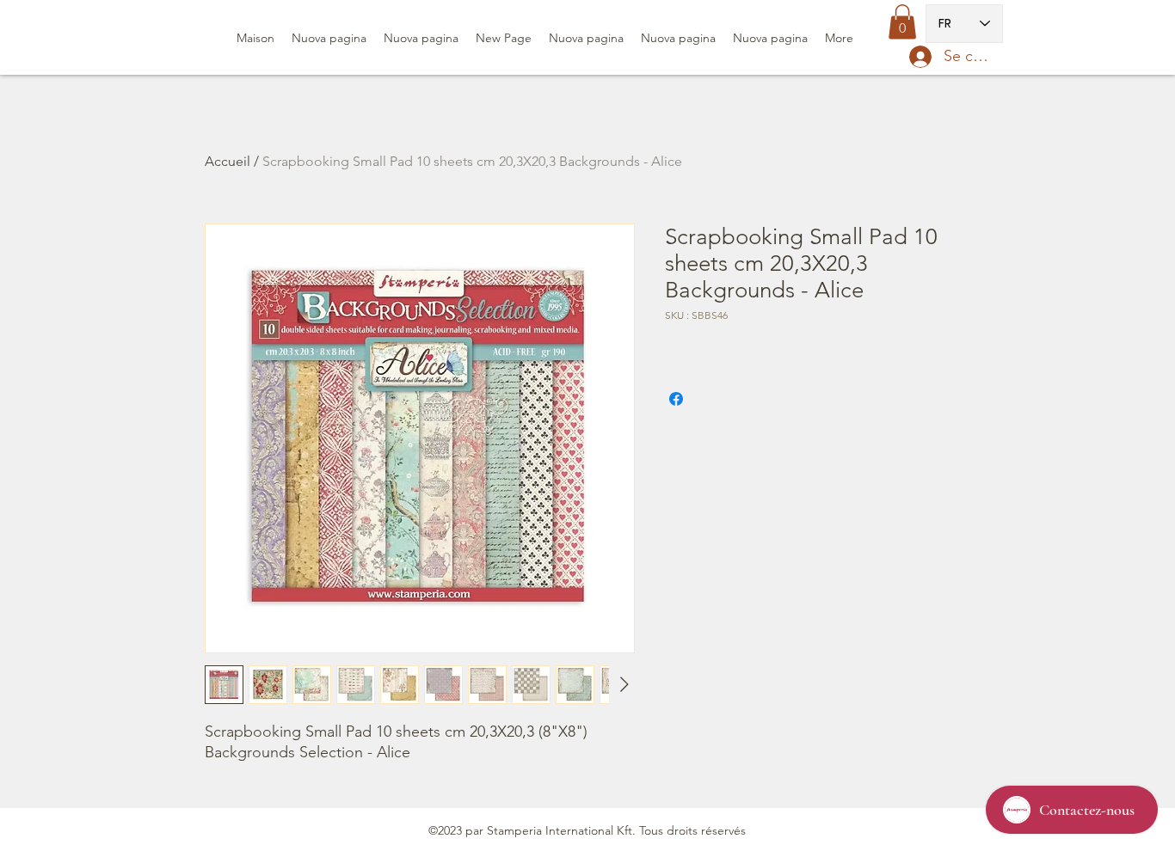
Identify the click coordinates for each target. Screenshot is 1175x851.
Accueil (227, 161)
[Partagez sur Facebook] (676, 399)
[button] (902, 22)
